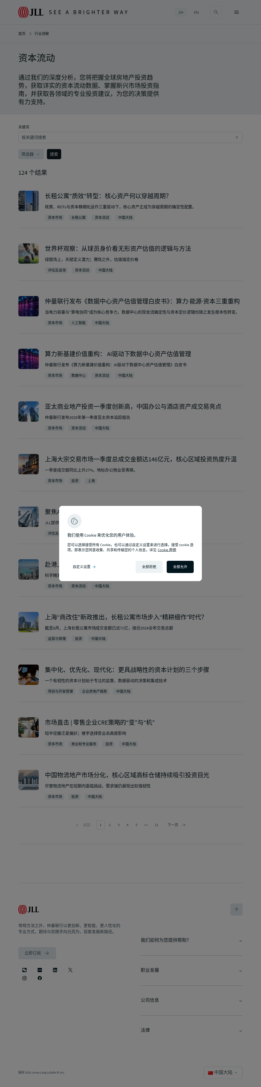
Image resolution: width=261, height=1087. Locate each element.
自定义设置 (85, 567)
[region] (130, 543)
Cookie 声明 (167, 550)
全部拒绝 (149, 566)
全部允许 (180, 566)
